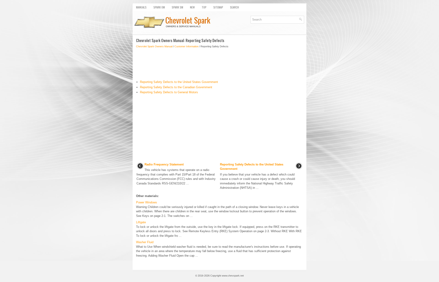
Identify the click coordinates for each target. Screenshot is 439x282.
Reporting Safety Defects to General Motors (169, 92)
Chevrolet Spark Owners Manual (154, 46)
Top (204, 7)
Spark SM (177, 7)
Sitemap (218, 7)
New (192, 7)
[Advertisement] (219, 64)
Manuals (141, 7)
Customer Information (186, 46)
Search (234, 7)
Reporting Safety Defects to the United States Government (179, 82)
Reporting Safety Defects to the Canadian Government (176, 87)
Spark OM (159, 7)
